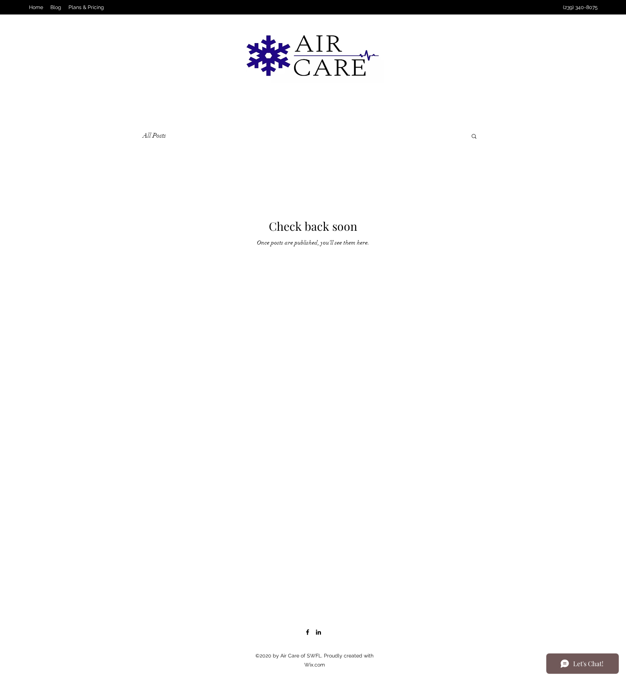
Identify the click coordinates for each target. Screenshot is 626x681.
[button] (474, 137)
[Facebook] (307, 632)
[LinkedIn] (318, 632)
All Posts (154, 135)
